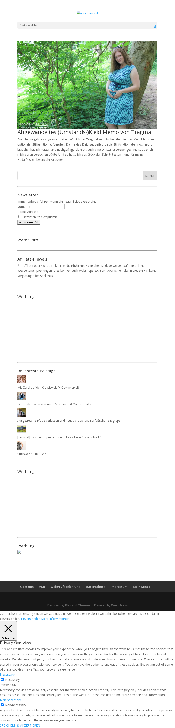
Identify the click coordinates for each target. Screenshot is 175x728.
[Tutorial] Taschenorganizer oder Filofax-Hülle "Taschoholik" (59, 437)
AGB (42, 587)
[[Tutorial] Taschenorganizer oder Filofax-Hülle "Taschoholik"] (22, 432)
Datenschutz (95, 587)
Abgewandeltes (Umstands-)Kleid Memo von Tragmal (85, 132)
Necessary (12, 680)
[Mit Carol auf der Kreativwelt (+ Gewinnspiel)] (22, 382)
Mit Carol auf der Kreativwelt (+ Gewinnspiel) (48, 387)
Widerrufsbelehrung (65, 587)
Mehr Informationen (55, 619)
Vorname (24, 207)
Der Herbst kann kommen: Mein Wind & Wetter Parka (55, 404)
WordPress (119, 605)
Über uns (27, 587)
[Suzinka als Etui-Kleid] (22, 449)
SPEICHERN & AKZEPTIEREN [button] (20, 725)
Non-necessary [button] (10, 700)
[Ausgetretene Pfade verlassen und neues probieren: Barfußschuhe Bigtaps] (22, 416)
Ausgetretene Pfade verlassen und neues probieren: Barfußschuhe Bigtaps (69, 421)
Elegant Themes (77, 605)
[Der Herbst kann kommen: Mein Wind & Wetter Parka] (22, 399)
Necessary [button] (7, 674)
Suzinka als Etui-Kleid (32, 454)
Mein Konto (141, 587)
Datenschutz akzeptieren (40, 217)
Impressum (119, 587)
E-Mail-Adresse (28, 212)
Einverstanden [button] (30, 619)
